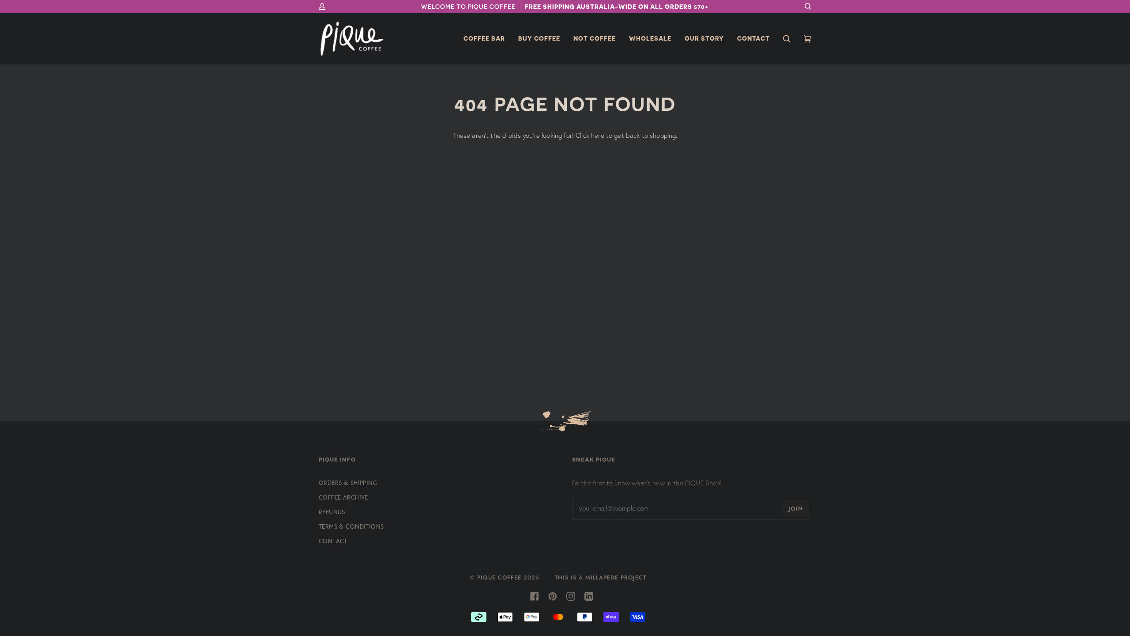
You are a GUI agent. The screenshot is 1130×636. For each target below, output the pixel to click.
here (597, 135)
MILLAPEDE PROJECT (615, 577)
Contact (333, 541)
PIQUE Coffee (499, 577)
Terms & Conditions (351, 526)
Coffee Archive (343, 497)
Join (795, 508)
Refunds (332, 511)
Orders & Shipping (348, 482)
